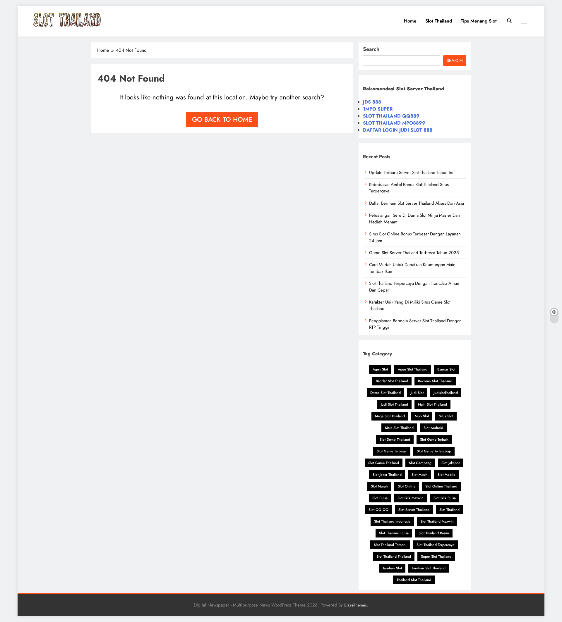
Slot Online (406, 486)
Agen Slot (380, 369)
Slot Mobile (446, 474)
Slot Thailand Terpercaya (435, 544)
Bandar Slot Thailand (392, 381)
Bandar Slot (446, 369)
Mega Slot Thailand (390, 416)
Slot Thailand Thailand (393, 556)
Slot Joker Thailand (387, 474)
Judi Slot (417, 392)
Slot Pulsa (380, 498)
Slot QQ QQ (378, 509)
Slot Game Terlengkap (434, 451)
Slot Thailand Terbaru (390, 544)
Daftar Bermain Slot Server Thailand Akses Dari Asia (416, 203)
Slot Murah (379, 486)
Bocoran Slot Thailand (435, 381)
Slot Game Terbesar (392, 451)
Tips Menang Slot (479, 21)
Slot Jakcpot (450, 463)
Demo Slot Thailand (385, 392)
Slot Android (433, 427)
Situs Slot (446, 416)
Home (410, 21)
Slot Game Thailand (383, 463)
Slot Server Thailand (413, 509)
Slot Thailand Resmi (434, 533)
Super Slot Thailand (436, 556)
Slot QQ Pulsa (445, 498)
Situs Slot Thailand (399, 427)
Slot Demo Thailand (395, 439)
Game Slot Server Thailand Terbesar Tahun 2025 (414, 252)
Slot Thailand (438, 21)
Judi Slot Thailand (394, 404)
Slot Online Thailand (441, 486)
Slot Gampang (420, 463)
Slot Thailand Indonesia (392, 521)
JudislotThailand (446, 392)
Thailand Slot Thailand (414, 580)
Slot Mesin (420, 474)
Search (371, 49)
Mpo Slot (422, 416)
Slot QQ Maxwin (410, 498)
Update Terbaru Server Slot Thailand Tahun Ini (411, 172)
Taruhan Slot (392, 568)
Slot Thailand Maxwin (437, 521)
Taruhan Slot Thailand (429, 568)
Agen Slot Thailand (412, 369)
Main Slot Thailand (432, 404)
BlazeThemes (355, 605)
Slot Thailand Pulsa (394, 533)
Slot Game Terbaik (434, 439)
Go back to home (222, 119)
